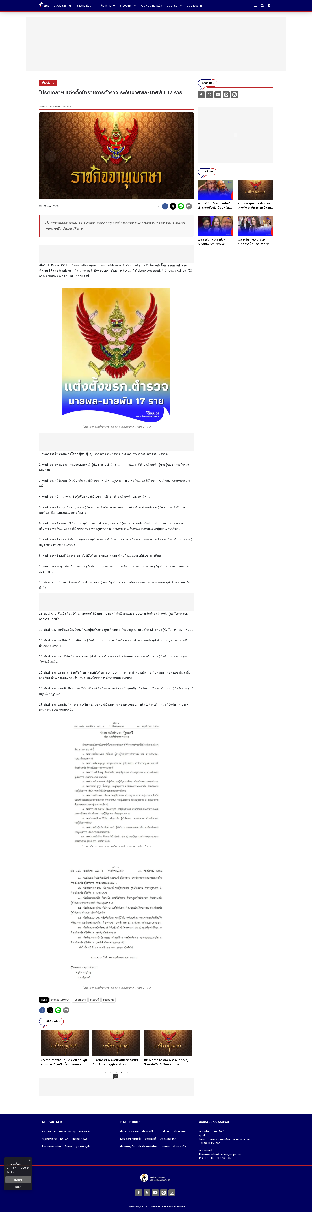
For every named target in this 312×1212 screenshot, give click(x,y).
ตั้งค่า (18, 1186)
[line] (181, 206)
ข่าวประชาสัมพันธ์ (147, 1146)
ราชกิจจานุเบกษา (60, 1000)
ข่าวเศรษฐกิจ (127, 1146)
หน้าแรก (43, 106)
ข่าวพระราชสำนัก (129, 1131)
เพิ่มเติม (9, 1172)
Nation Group (67, 1131)
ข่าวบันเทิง (180, 1131)
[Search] (263, 6)
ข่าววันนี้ (94, 1000)
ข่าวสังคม (55, 106)
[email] (189, 206)
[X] (209, 94)
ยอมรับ (18, 1179)
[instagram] (234, 94)
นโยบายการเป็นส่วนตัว (173, 1146)
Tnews (68, 1146)
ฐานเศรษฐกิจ (83, 1146)
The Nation (49, 1131)
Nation (64, 1139)
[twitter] (173, 206)
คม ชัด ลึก (85, 1131)
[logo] (44, 5)
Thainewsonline (51, 1146)
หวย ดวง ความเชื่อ (131, 1139)
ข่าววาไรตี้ (150, 1139)
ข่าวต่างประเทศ (168, 1139)
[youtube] (217, 94)
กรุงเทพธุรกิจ (49, 1139)
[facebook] (165, 206)
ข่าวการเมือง (149, 1131)
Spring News (79, 1139)
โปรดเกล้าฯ (79, 1000)
